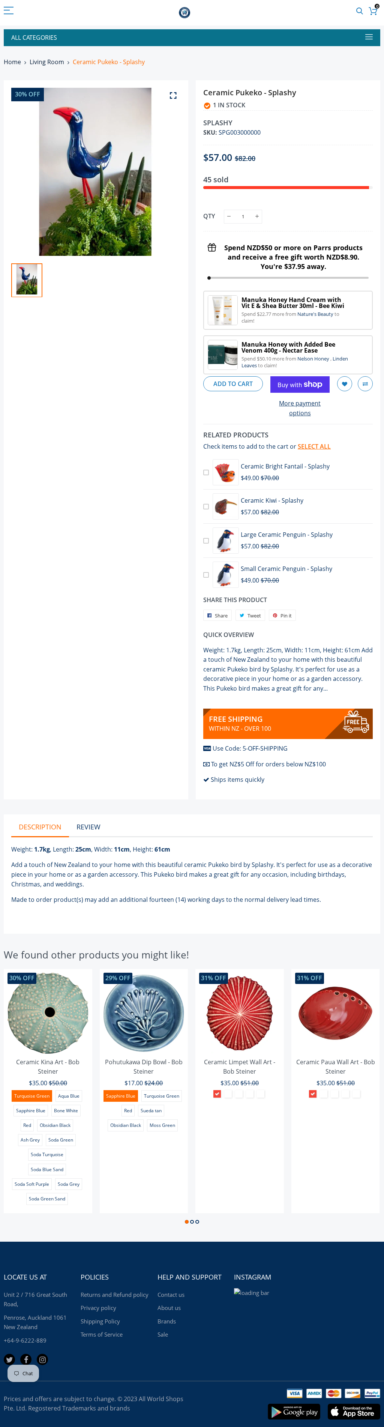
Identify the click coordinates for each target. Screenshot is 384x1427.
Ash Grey (30, 1140)
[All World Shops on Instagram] (42, 1359)
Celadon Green (250, 1094)
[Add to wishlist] (344, 383)
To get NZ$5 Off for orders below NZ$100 (268, 764)
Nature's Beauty (315, 314)
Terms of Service (102, 1334)
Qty (209, 216)
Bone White (66, 1110)
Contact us (171, 1294)
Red (27, 1125)
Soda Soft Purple (32, 1184)
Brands (167, 1321)
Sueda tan (151, 1110)
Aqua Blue (69, 1096)
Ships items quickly (237, 779)
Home (12, 62)
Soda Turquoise (47, 1154)
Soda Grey (69, 1184)
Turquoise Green (32, 1096)
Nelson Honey (313, 358)
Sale (163, 1334)
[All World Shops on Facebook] (26, 1359)
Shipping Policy (100, 1321)
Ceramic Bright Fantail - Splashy (285, 466)
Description (40, 826)
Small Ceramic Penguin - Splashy (286, 569)
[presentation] (18, 1097)
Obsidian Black (55, 1125)
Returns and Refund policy (114, 1294)
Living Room (47, 62)
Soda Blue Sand (47, 1169)
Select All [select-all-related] (314, 446)
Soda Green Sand (47, 1199)
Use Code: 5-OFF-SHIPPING (250, 748)
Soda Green (60, 1140)
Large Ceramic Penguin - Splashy (287, 534)
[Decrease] (229, 216)
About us (169, 1307)
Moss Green (162, 1125)
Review (88, 826)
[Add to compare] (365, 383)
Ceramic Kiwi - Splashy (272, 500)
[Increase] (257, 216)
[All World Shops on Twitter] (9, 1359)
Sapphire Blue (30, 1110)
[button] (187, 1222)
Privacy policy (98, 1307)
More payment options (300, 408)
